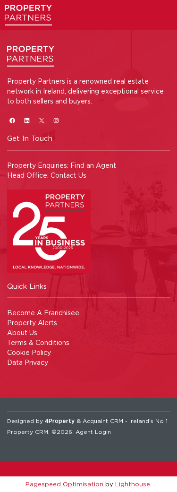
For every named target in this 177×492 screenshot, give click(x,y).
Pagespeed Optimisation (64, 484)
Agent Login (93, 432)
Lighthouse (132, 484)
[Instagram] (56, 120)
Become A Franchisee (43, 312)
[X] (41, 120)
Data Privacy (27, 362)
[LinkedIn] (27, 120)
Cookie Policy (29, 352)
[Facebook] (12, 120)
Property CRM (27, 432)
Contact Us (68, 175)
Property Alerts (32, 322)
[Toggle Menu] (161, 21)
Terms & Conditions (38, 342)
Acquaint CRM (103, 421)
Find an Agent (93, 165)
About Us (22, 332)
